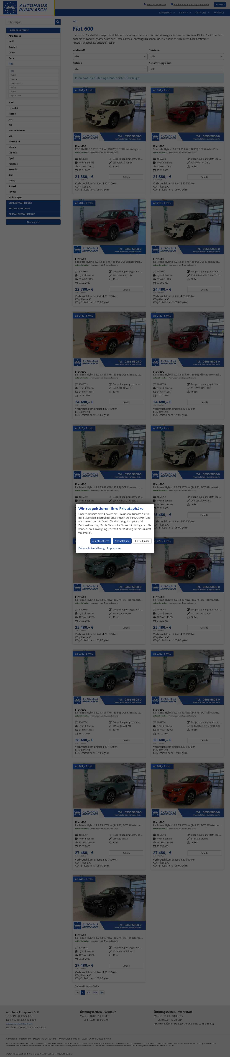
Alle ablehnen (122, 540)
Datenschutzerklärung (91, 548)
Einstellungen (142, 540)
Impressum (114, 548)
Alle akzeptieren (100, 540)
